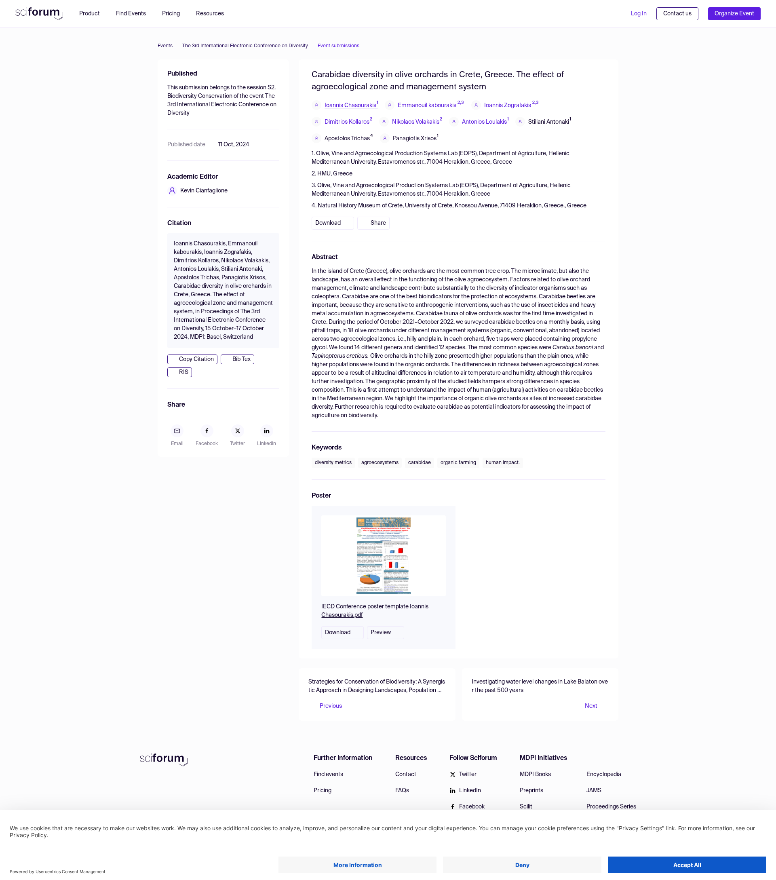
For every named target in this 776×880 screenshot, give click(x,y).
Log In (639, 14)
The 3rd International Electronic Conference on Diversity (245, 46)
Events (165, 46)
